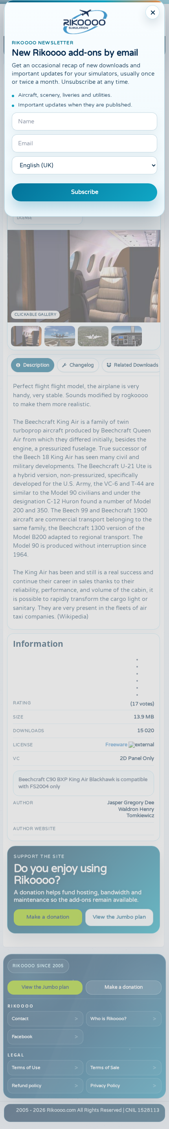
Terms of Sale (104, 1067)
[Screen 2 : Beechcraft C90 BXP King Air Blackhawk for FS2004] (59, 336)
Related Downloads (136, 365)
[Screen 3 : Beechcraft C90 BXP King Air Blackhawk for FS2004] (93, 336)
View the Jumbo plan (119, 917)
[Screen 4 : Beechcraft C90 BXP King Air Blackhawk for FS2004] (126, 336)
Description (36, 365)
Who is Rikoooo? (108, 1018)
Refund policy (26, 1085)
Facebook (22, 1036)
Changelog (82, 365)
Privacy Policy (105, 1085)
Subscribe (84, 192)
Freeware (116, 745)
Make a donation (47, 917)
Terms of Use (26, 1067)
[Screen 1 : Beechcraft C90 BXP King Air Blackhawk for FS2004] (26, 336)
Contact (20, 1018)
